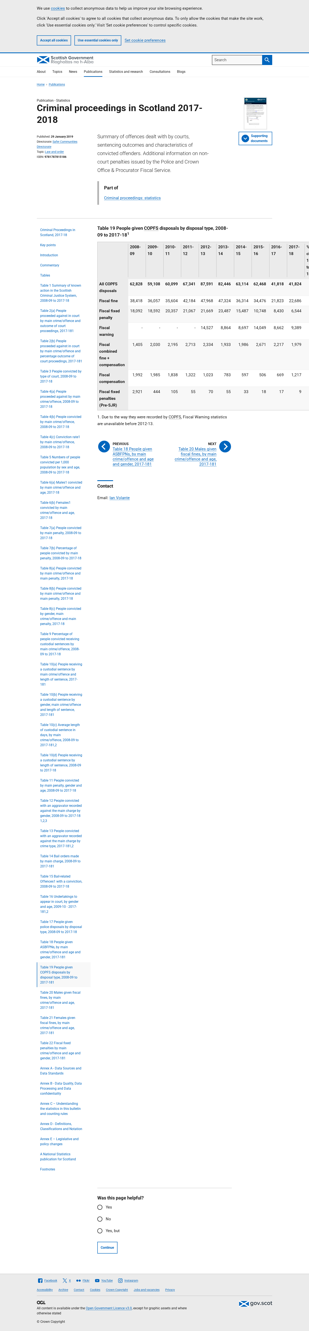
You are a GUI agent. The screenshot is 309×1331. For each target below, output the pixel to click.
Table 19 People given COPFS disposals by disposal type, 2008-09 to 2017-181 (58, 974)
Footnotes (47, 1169)
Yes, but (113, 1230)
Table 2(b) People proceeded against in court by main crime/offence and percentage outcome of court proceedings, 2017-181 (61, 351)
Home (41, 84)
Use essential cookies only (98, 40)
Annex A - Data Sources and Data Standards (60, 1070)
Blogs (181, 72)
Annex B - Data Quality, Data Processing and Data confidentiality (61, 1088)
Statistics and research (126, 72)
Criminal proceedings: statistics (132, 197)
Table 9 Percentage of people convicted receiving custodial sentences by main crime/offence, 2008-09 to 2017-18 (59, 644)
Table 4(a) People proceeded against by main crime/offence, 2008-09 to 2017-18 (60, 399)
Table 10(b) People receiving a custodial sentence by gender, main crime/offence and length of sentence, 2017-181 (61, 705)
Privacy (170, 1289)
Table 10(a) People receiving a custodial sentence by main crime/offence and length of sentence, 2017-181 (61, 674)
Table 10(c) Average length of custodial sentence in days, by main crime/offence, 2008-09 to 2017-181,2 (60, 735)
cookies (58, 8)
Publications (93, 72)
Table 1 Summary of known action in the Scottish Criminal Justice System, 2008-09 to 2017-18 (60, 293)
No (108, 1219)
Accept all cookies (54, 40)
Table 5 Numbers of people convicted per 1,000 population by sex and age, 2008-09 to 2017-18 (60, 464)
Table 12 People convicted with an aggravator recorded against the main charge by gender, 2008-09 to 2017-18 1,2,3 (61, 811)
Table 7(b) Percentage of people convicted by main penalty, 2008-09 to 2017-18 (60, 553)
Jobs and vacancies (147, 1289)
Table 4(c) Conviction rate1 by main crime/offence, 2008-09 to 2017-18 (60, 442)
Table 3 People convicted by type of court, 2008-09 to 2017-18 (61, 376)
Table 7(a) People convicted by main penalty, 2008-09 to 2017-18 (60, 533)
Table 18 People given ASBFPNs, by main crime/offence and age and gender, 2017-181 (60, 949)
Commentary (49, 265)
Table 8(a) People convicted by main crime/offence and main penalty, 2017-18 (60, 573)
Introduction (49, 255)
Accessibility (45, 1289)
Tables (45, 275)
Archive (63, 1289)
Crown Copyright (117, 1289)
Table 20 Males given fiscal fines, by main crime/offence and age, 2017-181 (60, 1000)
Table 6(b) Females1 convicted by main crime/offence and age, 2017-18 (57, 510)
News (73, 72)
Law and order (54, 151)
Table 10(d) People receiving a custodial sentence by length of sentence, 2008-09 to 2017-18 (61, 762)
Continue (107, 1248)
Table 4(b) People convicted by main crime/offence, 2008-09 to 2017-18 (60, 422)
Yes (109, 1207)
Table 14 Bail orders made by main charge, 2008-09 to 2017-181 (60, 861)
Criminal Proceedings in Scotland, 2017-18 (57, 232)
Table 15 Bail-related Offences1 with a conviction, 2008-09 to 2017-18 (61, 881)
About (41, 72)
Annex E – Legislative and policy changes (59, 1141)
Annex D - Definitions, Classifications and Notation (61, 1126)
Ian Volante (120, 497)
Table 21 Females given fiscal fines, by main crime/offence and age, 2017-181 (57, 1025)
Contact (79, 1289)
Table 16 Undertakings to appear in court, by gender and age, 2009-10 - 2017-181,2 (59, 904)
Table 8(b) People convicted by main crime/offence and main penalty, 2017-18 (60, 593)
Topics (57, 72)
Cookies (95, 1289)
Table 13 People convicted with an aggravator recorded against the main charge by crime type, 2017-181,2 (61, 838)
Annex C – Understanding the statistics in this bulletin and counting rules (60, 1109)
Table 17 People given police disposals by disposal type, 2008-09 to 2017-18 (61, 927)
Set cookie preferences (145, 40)
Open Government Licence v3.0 (109, 1308)
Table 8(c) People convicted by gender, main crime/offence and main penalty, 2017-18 (60, 616)
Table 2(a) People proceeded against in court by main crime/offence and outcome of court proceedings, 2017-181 (60, 321)
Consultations (160, 72)
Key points (48, 245)
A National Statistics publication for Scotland (58, 1156)
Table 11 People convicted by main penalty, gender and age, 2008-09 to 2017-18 (61, 785)
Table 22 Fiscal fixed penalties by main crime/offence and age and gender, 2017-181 (60, 1050)
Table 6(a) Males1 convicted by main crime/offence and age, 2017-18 (61, 487)
